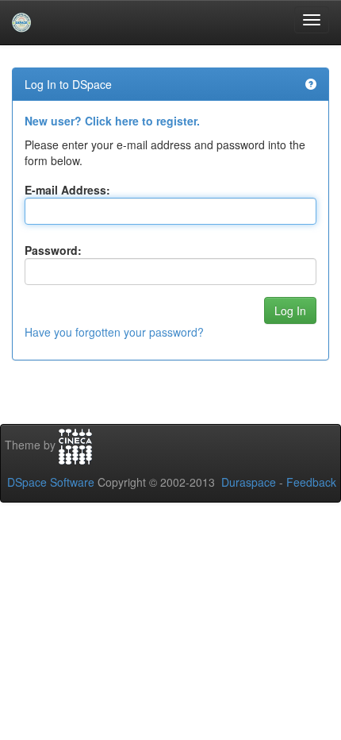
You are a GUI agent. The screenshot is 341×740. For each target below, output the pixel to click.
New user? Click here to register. (112, 121)
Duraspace (248, 482)
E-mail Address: (67, 190)
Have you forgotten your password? (114, 332)
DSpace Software (50, 482)
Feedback (311, 482)
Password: (53, 250)
